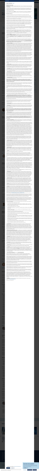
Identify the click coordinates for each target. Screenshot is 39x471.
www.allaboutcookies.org (14, 192)
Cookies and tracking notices (17, 466)
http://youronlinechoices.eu (21, 192)
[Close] (38, 470)
